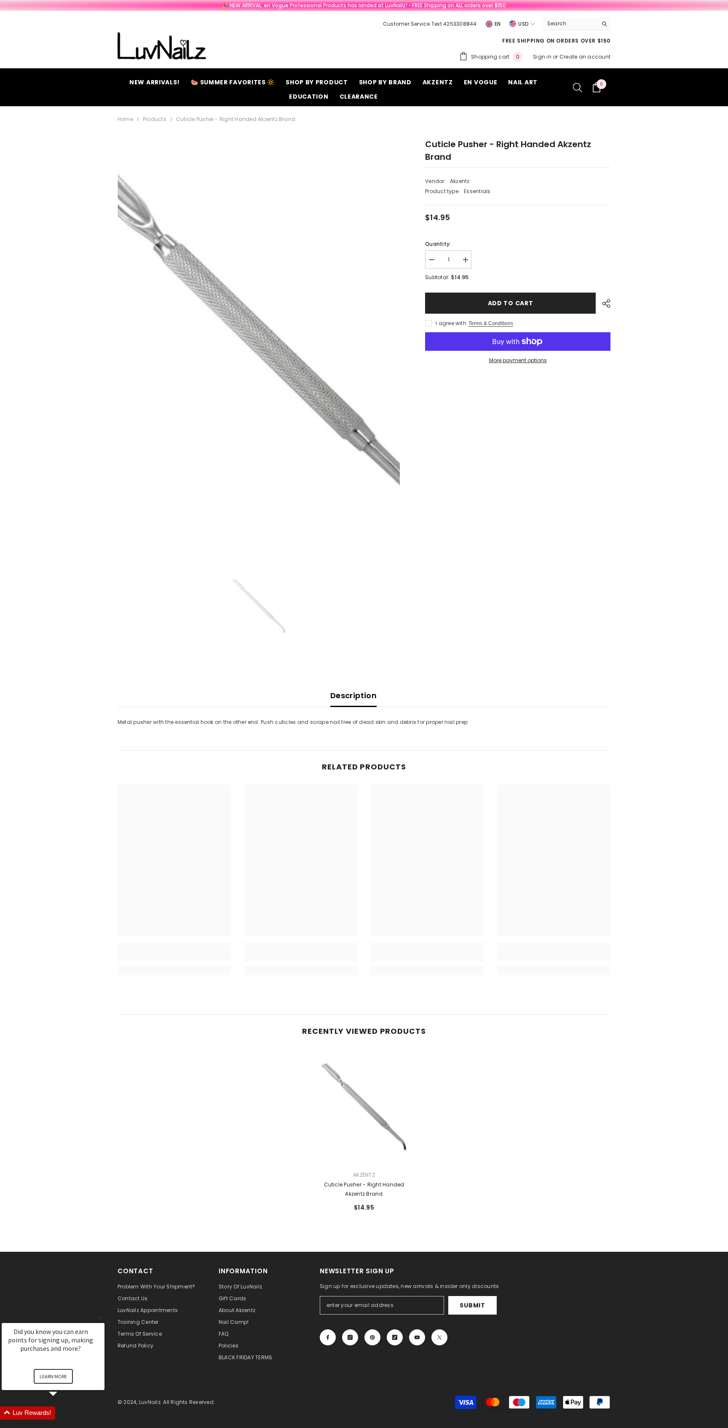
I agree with (451, 323)
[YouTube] (417, 1337)
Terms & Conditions (490, 323)
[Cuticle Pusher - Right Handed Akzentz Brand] (364, 1106)
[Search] (576, 23)
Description (353, 695)
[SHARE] (603, 303)
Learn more (53, 1376)
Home (125, 119)
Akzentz (460, 181)
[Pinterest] (372, 1337)
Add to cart (510, 303)
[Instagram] (350, 1337)
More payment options (518, 360)
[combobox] (570, 23)
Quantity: (438, 243)
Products (154, 119)
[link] (174, 956)
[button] (63, 1413)
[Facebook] (328, 1337)
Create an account (584, 56)
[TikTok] (395, 1337)
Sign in (543, 56)
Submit (472, 1305)
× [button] (100, 1317)
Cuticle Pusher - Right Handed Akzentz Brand (364, 1189)
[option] (259, 347)
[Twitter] (439, 1337)
